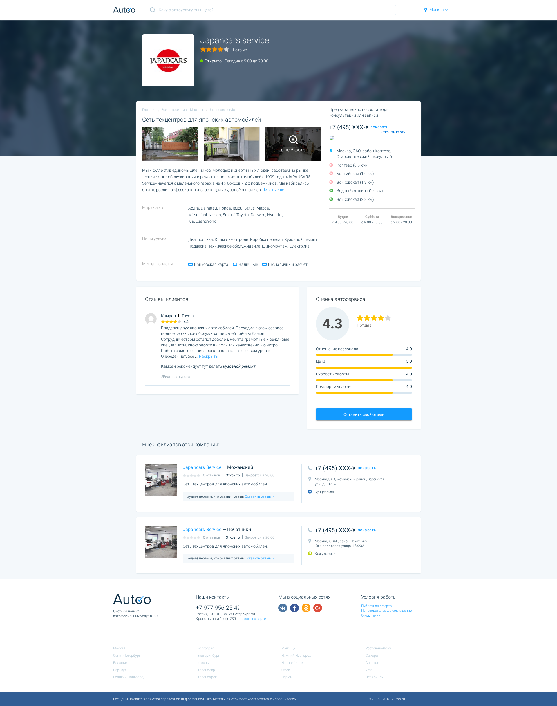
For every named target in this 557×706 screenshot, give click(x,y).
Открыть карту (393, 132)
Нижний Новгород (296, 655)
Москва (436, 9)
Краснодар (206, 670)
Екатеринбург (208, 655)
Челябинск (374, 677)
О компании (371, 615)
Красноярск (207, 677)
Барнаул (120, 670)
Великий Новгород (128, 677)
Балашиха (121, 663)
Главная (148, 110)
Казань (203, 663)
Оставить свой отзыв (363, 414)
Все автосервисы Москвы (182, 110)
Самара (372, 655)
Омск (285, 670)
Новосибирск (292, 663)
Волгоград (205, 648)
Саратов (372, 663)
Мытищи (288, 648)
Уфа (369, 670)
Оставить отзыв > (259, 496)
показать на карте (251, 619)
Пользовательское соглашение (386, 611)
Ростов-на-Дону (378, 648)
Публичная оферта (376, 606)
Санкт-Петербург (126, 655)
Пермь (286, 677)
